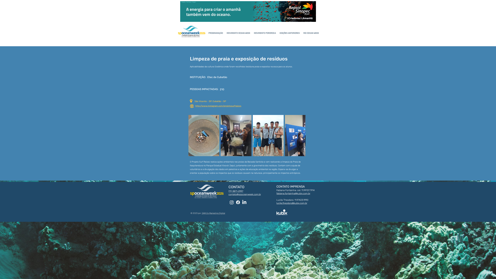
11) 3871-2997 (236, 191)
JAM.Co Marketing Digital (213, 213)
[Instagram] (231, 202)
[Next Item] (301, 135)
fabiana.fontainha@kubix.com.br (293, 193)
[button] (290, 33)
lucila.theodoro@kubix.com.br (291, 203)
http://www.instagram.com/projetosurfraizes (218, 106)
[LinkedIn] (244, 202)
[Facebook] (238, 202)
